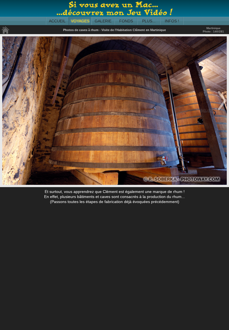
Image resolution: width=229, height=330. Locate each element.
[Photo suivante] (222, 111)
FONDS (126, 21)
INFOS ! (172, 21)
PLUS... (149, 21)
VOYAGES (80, 21)
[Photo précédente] (7, 111)
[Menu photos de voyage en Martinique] (5, 32)
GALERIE (103, 21)
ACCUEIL (57, 21)
